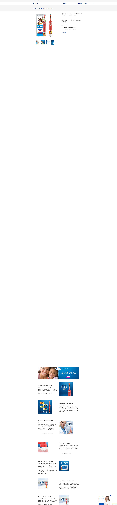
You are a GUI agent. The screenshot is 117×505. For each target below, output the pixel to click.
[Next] (57, 42)
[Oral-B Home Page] (35, 3)
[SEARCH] (93, 3)
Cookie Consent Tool (48, 504)
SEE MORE (64, 22)
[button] (110, 495)
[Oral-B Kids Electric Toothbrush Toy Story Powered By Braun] (37, 42)
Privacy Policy (59, 503)
